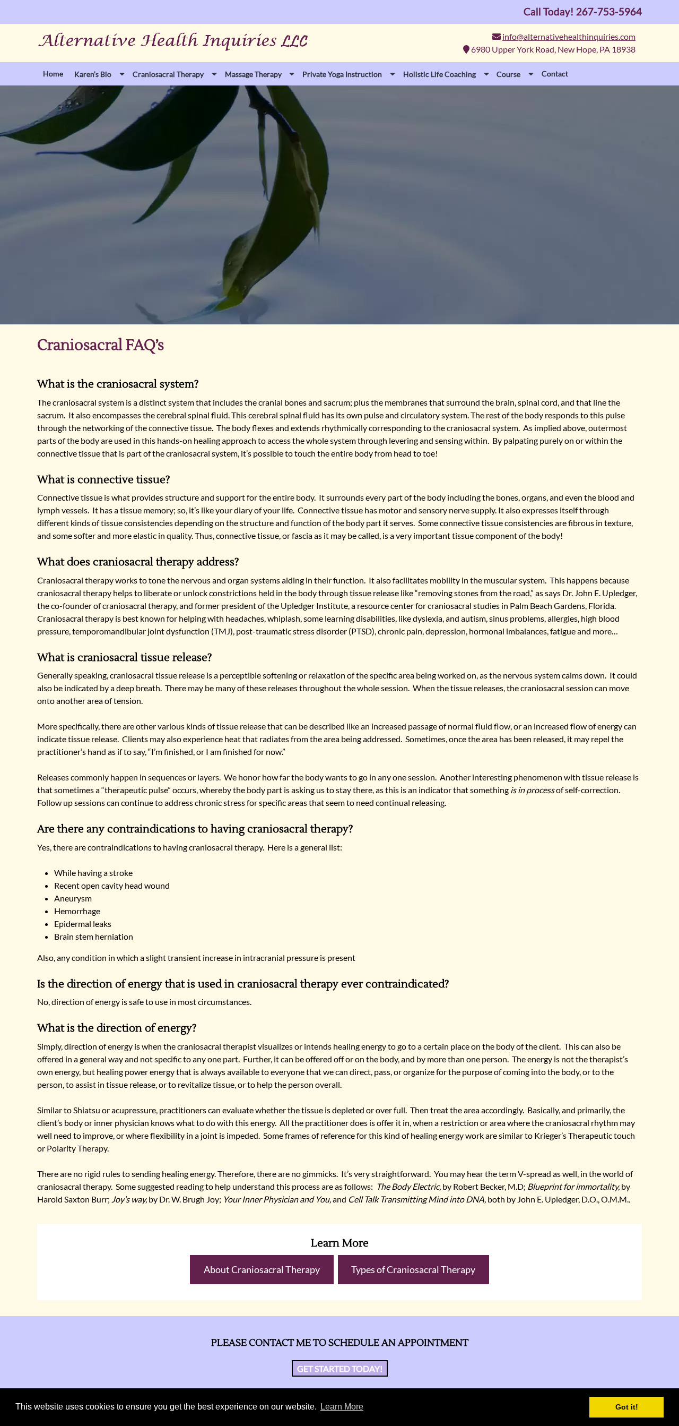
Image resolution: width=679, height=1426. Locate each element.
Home (53, 73)
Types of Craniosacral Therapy (413, 1269)
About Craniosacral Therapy (262, 1269)
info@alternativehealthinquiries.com (569, 36)
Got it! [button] (626, 1407)
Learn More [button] (341, 1406)
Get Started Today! (339, 1368)
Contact (555, 73)
